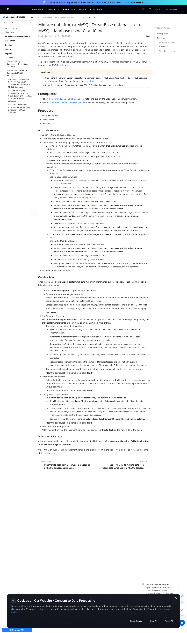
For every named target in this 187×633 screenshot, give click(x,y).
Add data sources (166, 42)
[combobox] (16, 22)
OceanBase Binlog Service (83, 197)
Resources (68, 9)
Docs (81, 9)
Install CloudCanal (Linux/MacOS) (65, 99)
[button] (182, 623)
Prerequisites (162, 34)
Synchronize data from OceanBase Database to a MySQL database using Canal (67, 466)
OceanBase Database (69, 18)
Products (36, 9)
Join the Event (134, 2)
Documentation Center (47, 18)
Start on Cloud (171, 9)
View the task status (167, 51)
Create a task (164, 47)
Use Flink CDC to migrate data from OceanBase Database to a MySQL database (123, 466)
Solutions (52, 9)
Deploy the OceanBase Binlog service (67, 102)
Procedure (161, 38)
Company (95, 9)
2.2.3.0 (91, 81)
